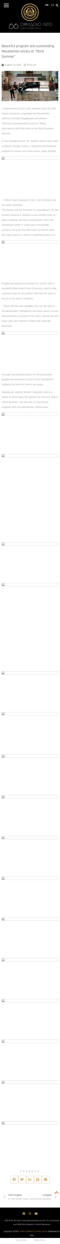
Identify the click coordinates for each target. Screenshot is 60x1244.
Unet (32, 1235)
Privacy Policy (21, 1240)
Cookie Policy (39, 1240)
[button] (6, 6)
